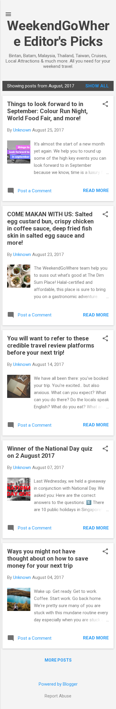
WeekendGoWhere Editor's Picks (58, 33)
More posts (58, 660)
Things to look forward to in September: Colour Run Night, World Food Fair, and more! (47, 111)
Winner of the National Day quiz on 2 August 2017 (50, 452)
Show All (97, 86)
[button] (105, 104)
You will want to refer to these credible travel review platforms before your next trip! (50, 345)
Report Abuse (58, 696)
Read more (96, 190)
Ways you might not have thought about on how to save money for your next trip (47, 558)
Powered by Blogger (58, 684)
